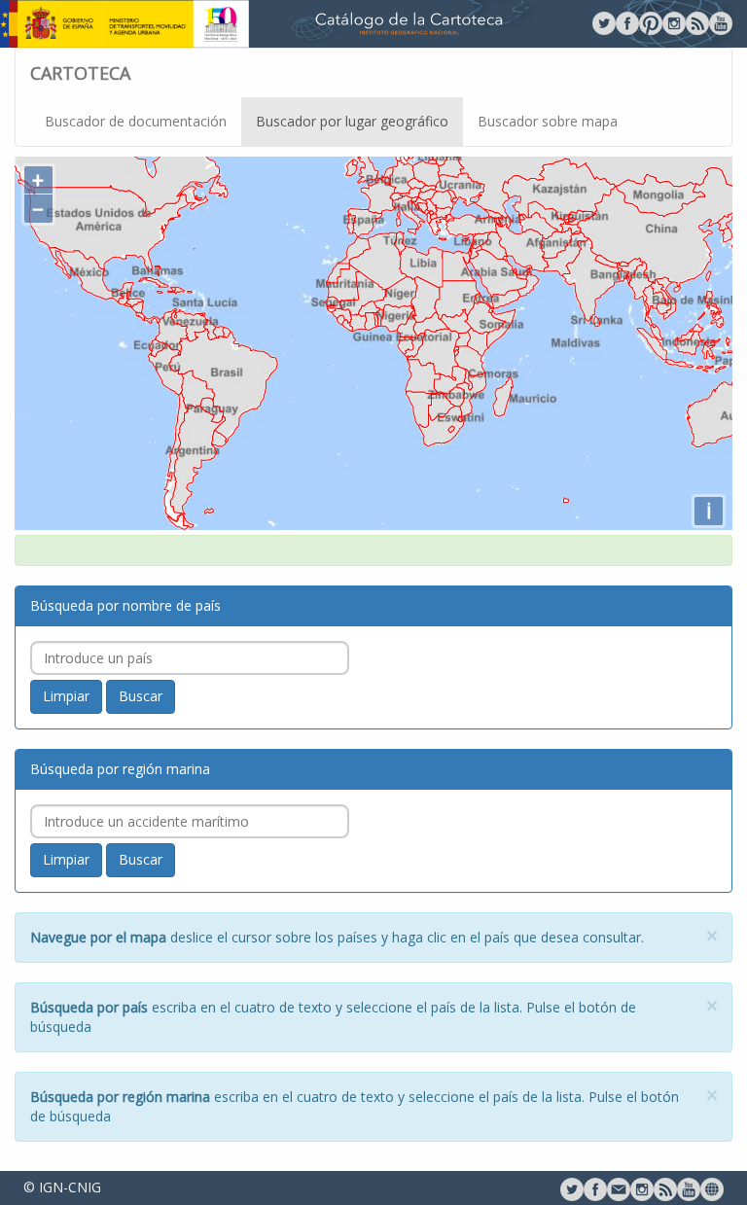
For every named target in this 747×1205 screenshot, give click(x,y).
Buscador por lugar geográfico (352, 121)
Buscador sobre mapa (548, 121)
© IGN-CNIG (62, 1187)
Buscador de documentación (136, 121)
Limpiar (66, 696)
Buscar (140, 696)
